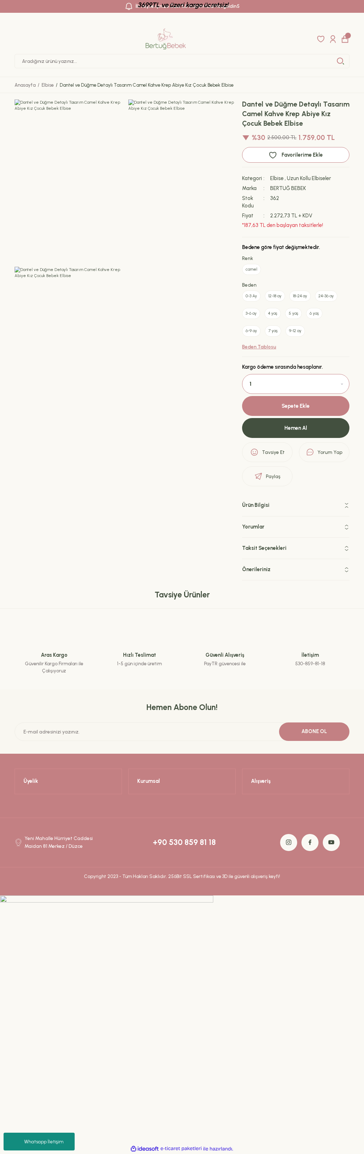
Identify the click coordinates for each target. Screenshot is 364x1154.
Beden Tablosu (259, 347)
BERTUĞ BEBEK (288, 188)
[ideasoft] (144, 1149)
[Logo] (165, 39)
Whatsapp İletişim (44, 1142)
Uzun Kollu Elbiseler (309, 178)
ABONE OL (314, 731)
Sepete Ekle (296, 406)
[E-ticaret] (181, 1149)
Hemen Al (295, 428)
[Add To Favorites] (295, 155)
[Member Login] (332, 39)
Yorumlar (253, 527)
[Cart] (345, 39)
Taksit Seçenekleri (264, 548)
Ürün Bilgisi (255, 505)
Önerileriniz (256, 569)
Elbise (277, 178)
